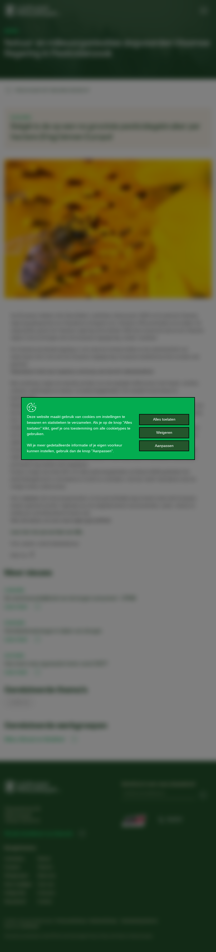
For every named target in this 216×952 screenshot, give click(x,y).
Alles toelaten (164, 419)
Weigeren (164, 432)
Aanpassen (164, 446)
